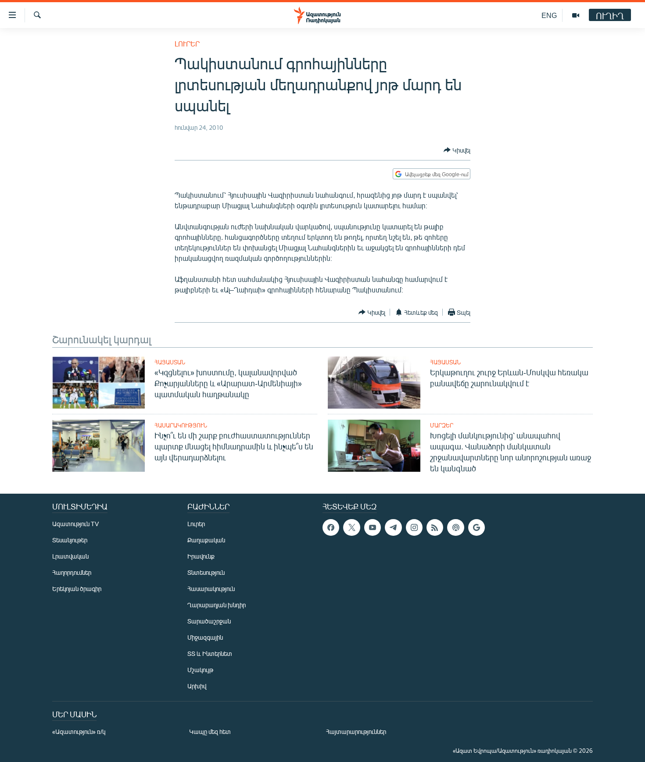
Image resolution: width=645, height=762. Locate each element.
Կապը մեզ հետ (210, 731)
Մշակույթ (200, 669)
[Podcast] (455, 527)
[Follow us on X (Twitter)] (351, 527)
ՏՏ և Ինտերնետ (209, 653)
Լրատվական (70, 556)
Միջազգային (205, 637)
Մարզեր (441, 425)
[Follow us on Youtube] (372, 527)
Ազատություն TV (75, 523)
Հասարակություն (180, 425)
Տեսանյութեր (69, 540)
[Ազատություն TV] (576, 15)
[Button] (457, 150)
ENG (549, 15)
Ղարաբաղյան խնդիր (216, 605)
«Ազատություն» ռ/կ (78, 731)
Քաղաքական (206, 540)
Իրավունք (201, 556)
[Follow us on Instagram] (414, 527)
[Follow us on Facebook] (330, 527)
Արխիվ (196, 686)
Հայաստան (169, 362)
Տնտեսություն (206, 572)
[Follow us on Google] (476, 527)
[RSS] (434, 527)
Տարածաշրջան (209, 621)
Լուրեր (187, 43)
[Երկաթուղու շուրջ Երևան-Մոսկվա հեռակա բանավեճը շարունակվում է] (374, 382)
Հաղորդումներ (71, 572)
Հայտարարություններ (356, 731)
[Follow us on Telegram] (393, 527)
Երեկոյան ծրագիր (76, 588)
